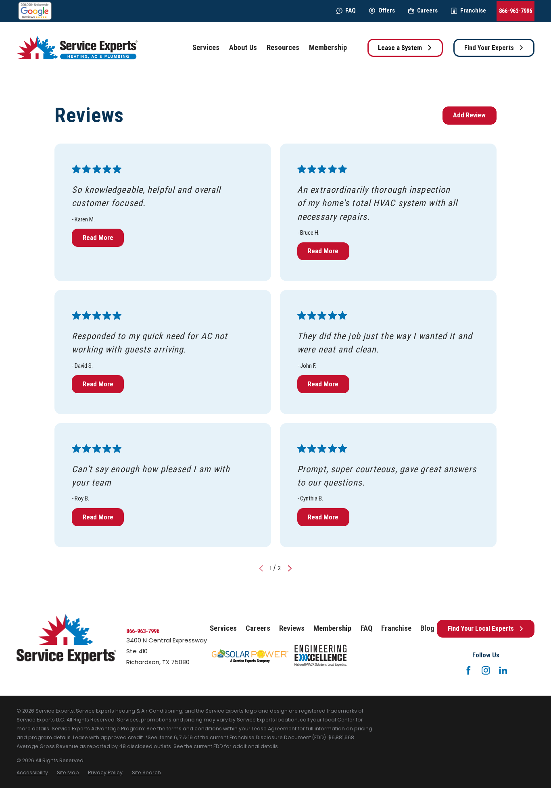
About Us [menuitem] (243, 47)
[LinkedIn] (503, 670)
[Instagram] (486, 670)
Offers (386, 10)
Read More (98, 238)
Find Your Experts (489, 48)
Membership (332, 628)
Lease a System (400, 48)
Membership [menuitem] (328, 47)
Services (223, 628)
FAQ (350, 10)
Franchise (473, 10)
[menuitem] (32, 772)
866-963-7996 (515, 11)
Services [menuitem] (205, 47)
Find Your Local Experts (481, 628)
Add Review (469, 115)
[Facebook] (468, 670)
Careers (427, 10)
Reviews (292, 628)
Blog (427, 628)
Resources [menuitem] (283, 47)
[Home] (77, 48)
